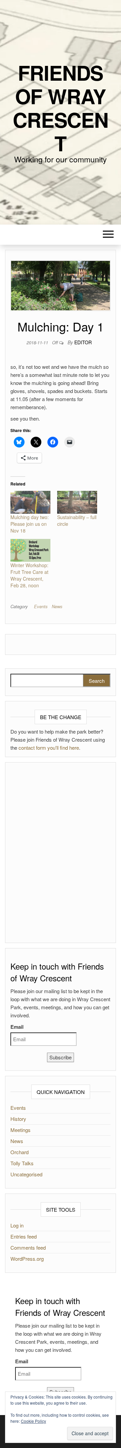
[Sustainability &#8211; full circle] (77, 502)
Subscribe (60, 1057)
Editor (83, 342)
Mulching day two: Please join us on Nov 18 (29, 524)
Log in (17, 1225)
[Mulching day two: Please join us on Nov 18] (30, 502)
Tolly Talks (22, 1163)
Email (17, 1026)
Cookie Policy (33, 1421)
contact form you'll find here (48, 747)
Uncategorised (26, 1174)
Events (41, 606)
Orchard (19, 1152)
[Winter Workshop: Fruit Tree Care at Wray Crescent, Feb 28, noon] (30, 550)
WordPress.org (27, 1258)
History (18, 1118)
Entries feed (23, 1236)
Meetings (20, 1129)
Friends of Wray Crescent (60, 107)
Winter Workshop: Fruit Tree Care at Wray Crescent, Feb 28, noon (29, 575)
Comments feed (28, 1247)
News (57, 606)
